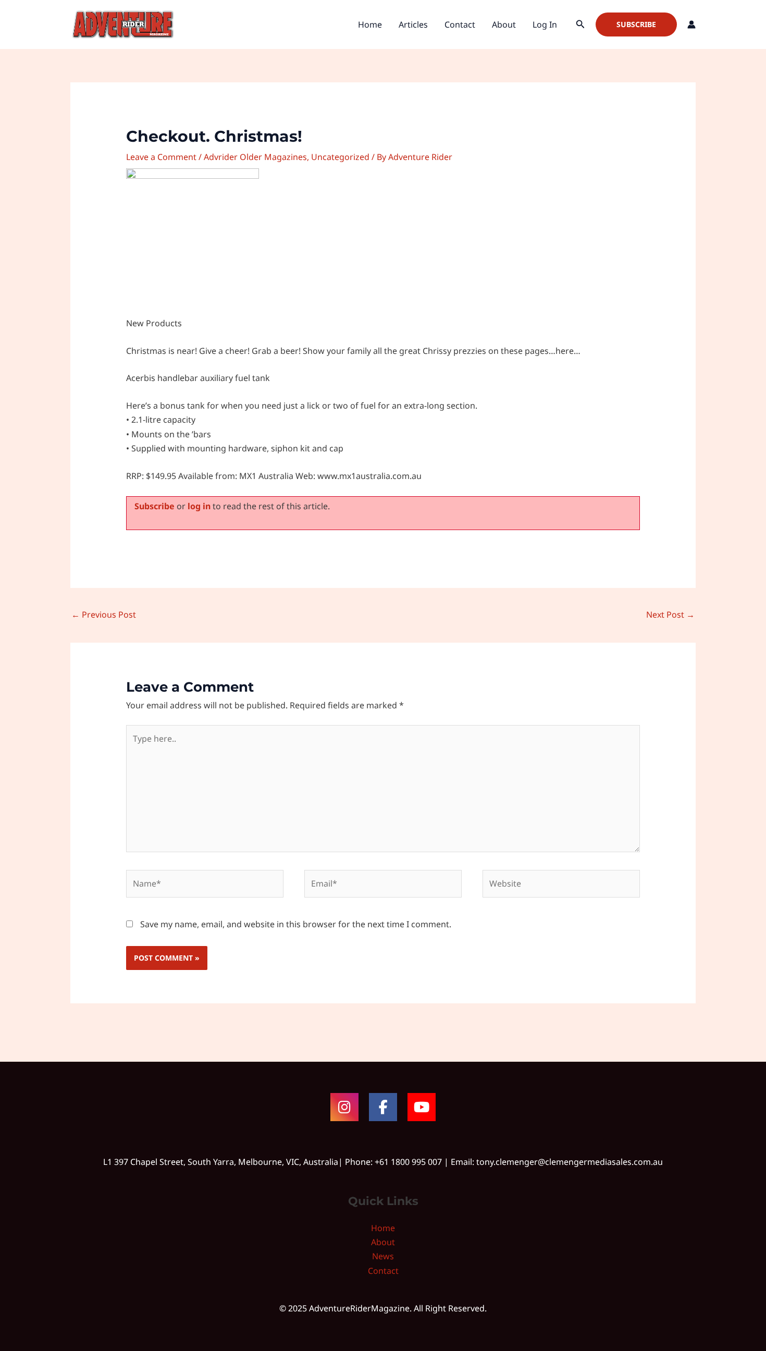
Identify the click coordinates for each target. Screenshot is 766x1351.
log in (199, 506)
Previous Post (103, 614)
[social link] (344, 1107)
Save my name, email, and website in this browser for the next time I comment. (295, 924)
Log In (545, 24)
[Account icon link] (691, 24)
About (504, 24)
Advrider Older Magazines (255, 157)
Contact (459, 24)
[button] (580, 24)
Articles (413, 24)
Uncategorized (340, 157)
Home (370, 24)
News (383, 1256)
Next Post (670, 614)
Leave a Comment (161, 157)
